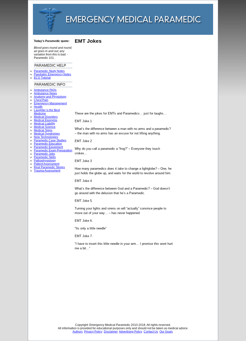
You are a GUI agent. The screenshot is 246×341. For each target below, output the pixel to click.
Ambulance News (45, 93)
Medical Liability (44, 123)
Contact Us (151, 331)
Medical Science (44, 127)
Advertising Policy (130, 331)
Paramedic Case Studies (50, 140)
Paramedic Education (48, 143)
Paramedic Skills (45, 157)
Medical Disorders (46, 117)
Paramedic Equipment (48, 147)
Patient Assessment (46, 164)
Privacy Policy (93, 331)
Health (38, 106)
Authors (78, 331)
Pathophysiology (45, 160)
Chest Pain (41, 100)
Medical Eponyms (45, 120)
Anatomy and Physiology (50, 96)
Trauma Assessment (47, 170)
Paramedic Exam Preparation (53, 150)
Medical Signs (43, 130)
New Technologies (46, 137)
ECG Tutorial (42, 77)
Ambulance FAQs (45, 90)
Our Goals (166, 331)
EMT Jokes (88, 41)
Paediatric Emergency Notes (52, 74)
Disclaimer (111, 331)
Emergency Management (50, 103)
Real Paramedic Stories (49, 167)
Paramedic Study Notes (49, 71)
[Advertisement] (115, 77)
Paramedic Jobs (44, 154)
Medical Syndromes (47, 133)
